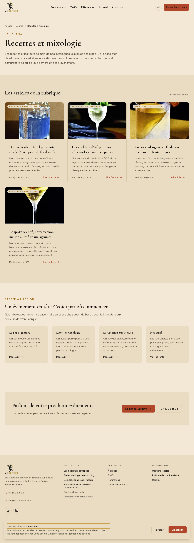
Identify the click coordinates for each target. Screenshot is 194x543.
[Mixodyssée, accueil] (11, 7)
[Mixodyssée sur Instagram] (8, 510)
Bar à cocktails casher (75, 492)
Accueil (8, 26)
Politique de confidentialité (165, 475)
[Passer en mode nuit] (158, 7)
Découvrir (14, 357)
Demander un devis (176, 7)
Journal (103, 7)
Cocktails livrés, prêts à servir (78, 496)
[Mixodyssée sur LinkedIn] (16, 510)
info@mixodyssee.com (19, 500)
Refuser (159, 529)
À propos (117, 7)
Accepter (177, 529)
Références (87, 7)
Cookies (156, 480)
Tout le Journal (181, 94)
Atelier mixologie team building (79, 475)
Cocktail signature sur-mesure (79, 480)
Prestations (56, 7)
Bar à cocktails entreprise (76, 470)
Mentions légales (160, 470)
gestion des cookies (79, 533)
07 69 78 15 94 (169, 408)
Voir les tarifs (157, 357)
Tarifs (73, 7)
